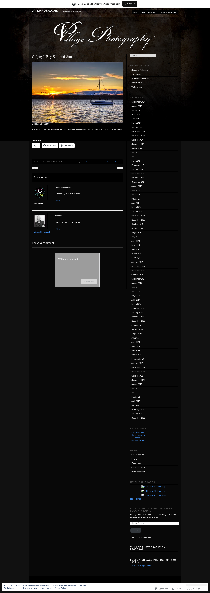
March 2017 (136, 161)
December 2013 (138, 317)
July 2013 (135, 338)
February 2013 (137, 359)
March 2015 (136, 254)
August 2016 (136, 186)
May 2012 (135, 397)
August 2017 (136, 148)
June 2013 (135, 342)
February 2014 (137, 308)
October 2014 (137, 275)
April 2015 (135, 249)
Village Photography (42, 232)
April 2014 (135, 300)
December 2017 (138, 131)
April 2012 (135, 401)
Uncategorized (69, 162)
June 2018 (135, 110)
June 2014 (135, 292)
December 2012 (138, 367)
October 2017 (137, 140)
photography (103, 162)
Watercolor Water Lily (140, 78)
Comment (89, 281)
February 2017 (137, 165)
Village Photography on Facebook (147, 548)
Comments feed (138, 467)
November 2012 (138, 372)
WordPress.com (138, 472)
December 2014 (138, 266)
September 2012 (138, 380)
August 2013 (136, 334)
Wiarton (117, 162)
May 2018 (135, 114)
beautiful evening (88, 162)
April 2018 (135, 119)
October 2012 (137, 376)
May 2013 (135, 346)
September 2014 (138, 279)
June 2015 (135, 241)
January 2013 (137, 363)
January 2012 (137, 414)
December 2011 (138, 418)
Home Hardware (138, 435)
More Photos (135, 499)
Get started (130, 4)
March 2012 (136, 405)
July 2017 (135, 152)
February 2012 (137, 410)
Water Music (136, 87)
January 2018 (137, 127)
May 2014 (135, 296)
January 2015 (137, 262)
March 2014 (136, 304)
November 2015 (138, 220)
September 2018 (138, 102)
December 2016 (138, 174)
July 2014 (135, 287)
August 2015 (136, 233)
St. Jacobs (135, 438)
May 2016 (135, 199)
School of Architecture (140, 70)
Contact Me (172, 12)
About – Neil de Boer (148, 12)
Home (135, 12)
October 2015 (137, 224)
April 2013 (135, 350)
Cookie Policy (60, 588)
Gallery (162, 12)
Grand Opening (137, 432)
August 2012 (136, 384)
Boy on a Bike (137, 83)
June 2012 (135, 393)
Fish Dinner (136, 74)
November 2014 (138, 271)
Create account (137, 455)
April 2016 (135, 203)
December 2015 (138, 216)
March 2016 (136, 207)
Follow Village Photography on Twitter (153, 561)
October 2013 (137, 325)
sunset (112, 162)
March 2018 (136, 123)
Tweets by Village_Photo (140, 566)
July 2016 (135, 190)
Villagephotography (45, 11)
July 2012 (135, 388)
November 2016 (138, 178)
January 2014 (137, 313)
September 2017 (138, 144)
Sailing (108, 162)
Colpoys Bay (96, 162)
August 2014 (136, 283)
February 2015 (137, 258)
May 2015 (135, 245)
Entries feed (136, 463)
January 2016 (137, 211)
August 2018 (136, 106)
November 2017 (138, 136)
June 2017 (135, 157)
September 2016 (138, 182)
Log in (134, 459)
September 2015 (138, 228)
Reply (57, 200)
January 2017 (137, 169)
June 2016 (135, 195)
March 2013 (136, 355)
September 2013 (138, 329)
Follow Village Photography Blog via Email (151, 510)
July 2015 (135, 237)
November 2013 (138, 321)
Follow (136, 530)
